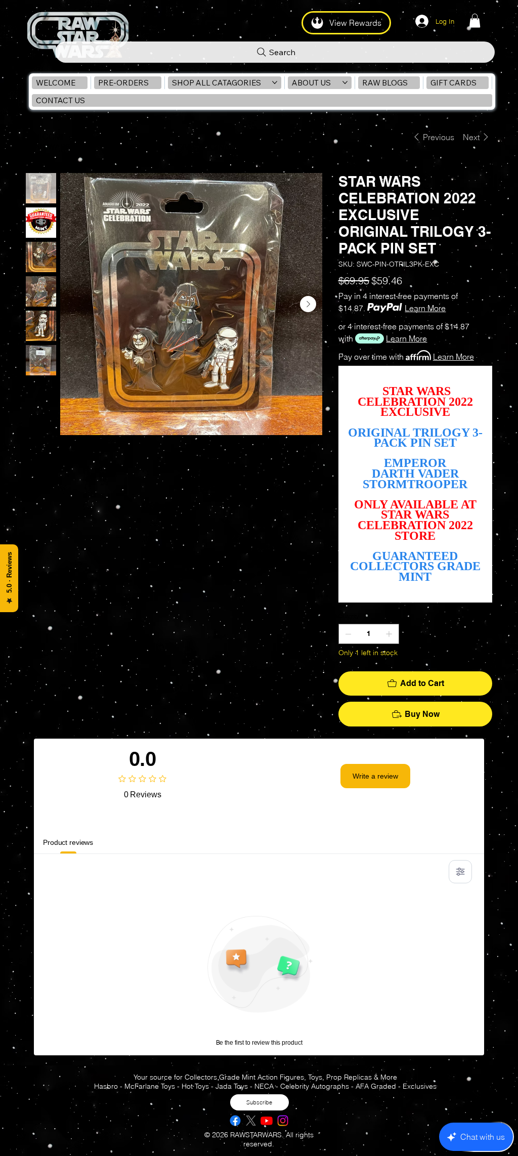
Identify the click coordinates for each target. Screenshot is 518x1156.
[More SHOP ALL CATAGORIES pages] (274, 82)
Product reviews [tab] (68, 842)
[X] (251, 1121)
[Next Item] (308, 304)
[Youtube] (267, 1121)
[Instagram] (283, 1121)
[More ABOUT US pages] (345, 82)
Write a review (375, 776)
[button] (475, 20)
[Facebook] (235, 1121)
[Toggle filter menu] (460, 871)
